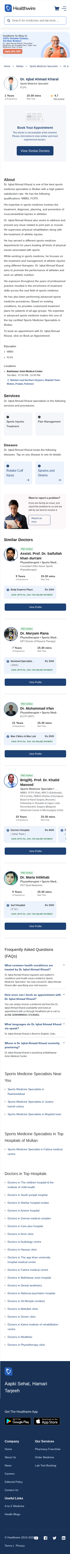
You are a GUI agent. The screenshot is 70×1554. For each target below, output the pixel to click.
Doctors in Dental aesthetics (25, 1285)
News (8, 1465)
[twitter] (54, 1537)
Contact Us (11, 1490)
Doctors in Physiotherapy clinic (26, 1344)
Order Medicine (44, 1457)
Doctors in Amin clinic (21, 1233)
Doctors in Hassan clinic (22, 1249)
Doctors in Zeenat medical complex (29, 1218)
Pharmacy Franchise (47, 1449)
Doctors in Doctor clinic (22, 1316)
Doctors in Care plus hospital (25, 1226)
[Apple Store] (47, 1421)
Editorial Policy (14, 1481)
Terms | (9, 1545)
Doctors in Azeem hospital (23, 1210)
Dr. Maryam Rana (34, 633)
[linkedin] (63, 1537)
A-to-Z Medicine (14, 1506)
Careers (10, 1473)
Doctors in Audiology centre (24, 1241)
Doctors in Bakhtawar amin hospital (29, 1277)
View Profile (35, 607)
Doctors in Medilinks (20, 1336)
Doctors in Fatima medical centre (28, 1269)
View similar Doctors (35, 151)
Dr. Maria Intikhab (34, 877)
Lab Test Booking (45, 1465)
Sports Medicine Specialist (44, 66)
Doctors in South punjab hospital (27, 1194)
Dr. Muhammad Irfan (37, 708)
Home (7, 66)
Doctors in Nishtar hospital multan (28, 1202)
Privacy (20, 1545)
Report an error (37, 520)
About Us (10, 1457)
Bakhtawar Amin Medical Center (25, 371)
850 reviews (59, 99)
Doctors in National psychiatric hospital (31, 1293)
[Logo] (8, 1371)
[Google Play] (18, 1421)
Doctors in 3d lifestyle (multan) (26, 1301)
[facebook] (45, 1537)
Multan (20, 66)
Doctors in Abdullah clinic (23, 1308)
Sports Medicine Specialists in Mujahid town (34, 1114)
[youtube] (36, 1537)
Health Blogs (12, 1514)
